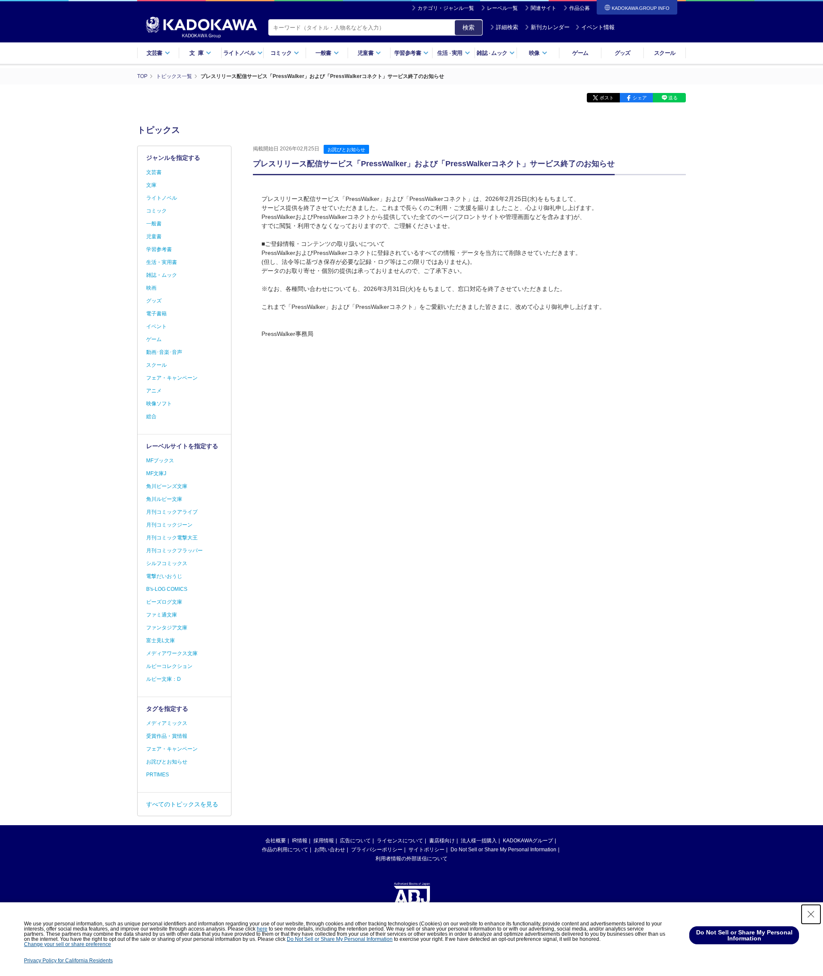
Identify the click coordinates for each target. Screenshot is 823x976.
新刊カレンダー (550, 27)
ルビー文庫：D (163, 679)
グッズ (623, 53)
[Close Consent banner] (811, 914)
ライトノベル (161, 198)
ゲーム (580, 53)
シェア (640, 97)
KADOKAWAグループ (528, 841)
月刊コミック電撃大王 (172, 538)
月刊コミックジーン (169, 525)
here (262, 928)
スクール (664, 53)
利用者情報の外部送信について (411, 859)
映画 (151, 288)
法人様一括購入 (479, 841)
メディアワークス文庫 (172, 653)
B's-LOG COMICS (166, 589)
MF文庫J (156, 473)
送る (673, 97)
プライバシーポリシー (376, 850)
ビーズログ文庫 (164, 602)
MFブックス (160, 461)
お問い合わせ (329, 850)
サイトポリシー (426, 850)
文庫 (151, 185)
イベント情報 (598, 27)
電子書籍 (156, 314)
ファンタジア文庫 (166, 628)
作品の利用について (285, 850)
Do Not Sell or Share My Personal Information (503, 849)
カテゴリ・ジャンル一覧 (446, 8)
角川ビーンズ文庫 (166, 486)
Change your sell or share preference (67, 944)
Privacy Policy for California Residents (68, 961)
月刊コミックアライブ (172, 512)
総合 (151, 416)
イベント (156, 326)
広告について (355, 841)
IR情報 (299, 841)
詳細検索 (507, 27)
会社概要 (275, 841)
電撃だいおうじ (164, 576)
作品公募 (579, 8)
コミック (156, 211)
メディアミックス (166, 723)
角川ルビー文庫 (164, 499)
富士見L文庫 (160, 641)
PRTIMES (157, 775)
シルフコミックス (166, 563)
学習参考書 (159, 249)
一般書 (154, 224)
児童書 (154, 237)
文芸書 (154, 172)
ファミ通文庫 (161, 615)
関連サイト (543, 8)
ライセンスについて (400, 841)
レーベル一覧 (502, 8)
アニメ (154, 391)
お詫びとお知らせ (346, 149)
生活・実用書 (161, 262)
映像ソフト (159, 404)
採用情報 (323, 841)
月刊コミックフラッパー (174, 551)
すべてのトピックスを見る (182, 804)
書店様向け (442, 841)
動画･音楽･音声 (164, 352)
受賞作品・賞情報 (166, 736)
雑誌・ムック (161, 275)
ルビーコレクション (169, 666)
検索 (469, 27)
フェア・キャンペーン (172, 378)
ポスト (607, 97)
